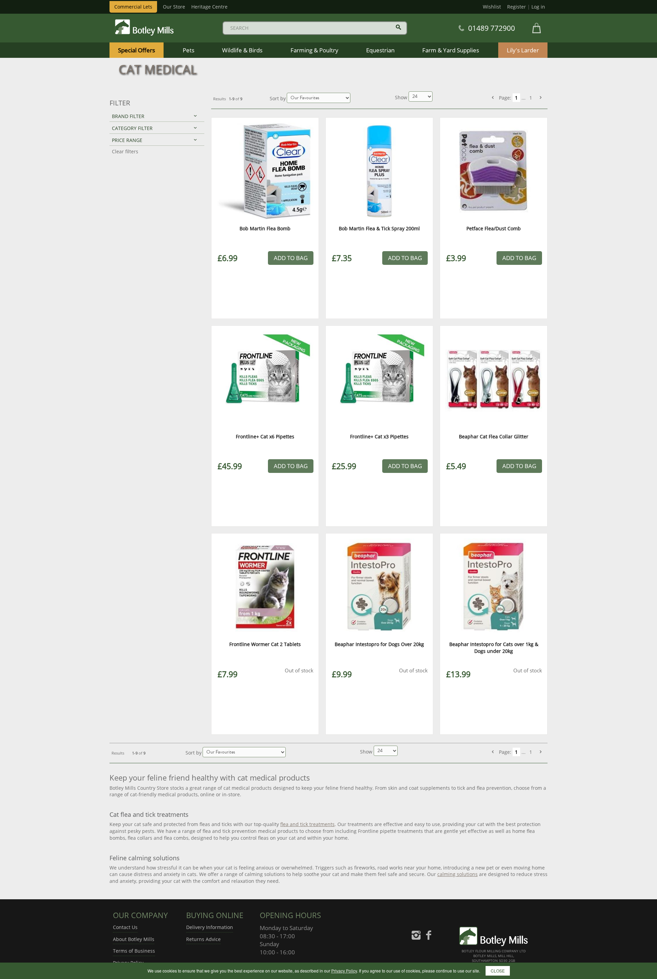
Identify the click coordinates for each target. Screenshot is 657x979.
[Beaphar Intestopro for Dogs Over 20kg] (379, 587)
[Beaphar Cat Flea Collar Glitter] (493, 379)
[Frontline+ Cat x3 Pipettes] (379, 379)
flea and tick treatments (307, 824)
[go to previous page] (493, 97)
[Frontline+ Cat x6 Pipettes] (265, 379)
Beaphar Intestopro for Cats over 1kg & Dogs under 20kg (493, 647)
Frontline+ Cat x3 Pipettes (379, 436)
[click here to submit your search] (398, 27)
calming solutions (457, 874)
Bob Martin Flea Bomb (265, 228)
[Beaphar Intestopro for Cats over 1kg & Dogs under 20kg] (493, 587)
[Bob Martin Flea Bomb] (265, 171)
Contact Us (125, 927)
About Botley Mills (133, 939)
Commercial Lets (133, 6)
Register (516, 6)
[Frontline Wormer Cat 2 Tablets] (265, 587)
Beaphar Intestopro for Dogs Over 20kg (379, 644)
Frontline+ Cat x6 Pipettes (265, 436)
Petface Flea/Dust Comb (493, 228)
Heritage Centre (209, 6)
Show (402, 97)
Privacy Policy (344, 971)
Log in (538, 6)
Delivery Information (209, 927)
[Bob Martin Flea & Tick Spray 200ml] (379, 171)
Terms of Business (134, 951)
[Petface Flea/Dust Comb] (493, 171)
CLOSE (498, 971)
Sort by (278, 98)
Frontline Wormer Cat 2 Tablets (265, 644)
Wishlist (492, 6)
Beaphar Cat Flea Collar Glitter (493, 436)
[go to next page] (540, 97)
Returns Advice (203, 939)
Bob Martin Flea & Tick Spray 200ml (379, 228)
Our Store (174, 6)
